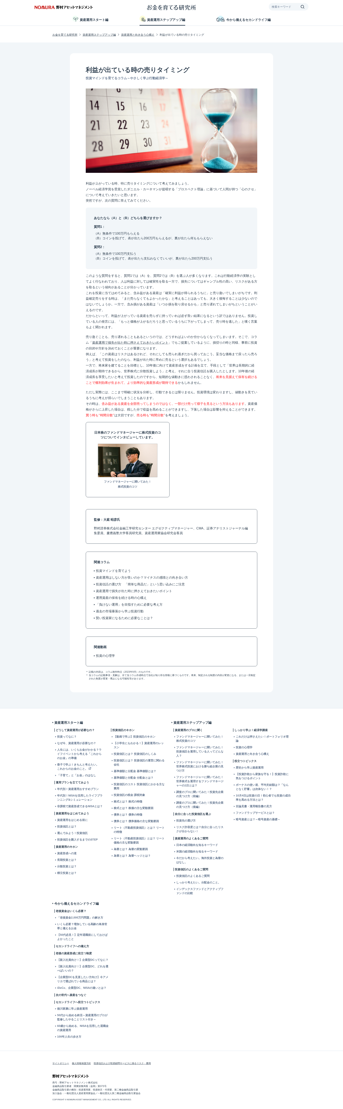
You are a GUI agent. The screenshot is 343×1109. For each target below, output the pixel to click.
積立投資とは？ (67, 872)
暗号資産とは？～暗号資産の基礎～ (258, 819)
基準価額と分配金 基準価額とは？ (135, 771)
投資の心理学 (105, 655)
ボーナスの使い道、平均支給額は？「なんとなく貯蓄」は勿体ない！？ (262, 787)
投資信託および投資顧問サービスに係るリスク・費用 (122, 1063)
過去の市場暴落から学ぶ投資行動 (120, 611)
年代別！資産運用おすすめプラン (78, 789)
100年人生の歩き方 (69, 1036)
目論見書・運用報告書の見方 (254, 806)
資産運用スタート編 (94, 19)
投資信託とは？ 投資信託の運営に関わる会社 (139, 762)
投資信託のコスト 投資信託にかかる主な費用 (139, 786)
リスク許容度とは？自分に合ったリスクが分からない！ (200, 829)
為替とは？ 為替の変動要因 (131, 849)
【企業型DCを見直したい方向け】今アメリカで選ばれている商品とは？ (82, 979)
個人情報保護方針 (81, 1063)
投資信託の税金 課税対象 (129, 794)
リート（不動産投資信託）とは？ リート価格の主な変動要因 (139, 840)
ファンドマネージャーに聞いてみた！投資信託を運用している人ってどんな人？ (200, 751)
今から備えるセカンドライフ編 (248, 19)
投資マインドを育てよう (113, 570)
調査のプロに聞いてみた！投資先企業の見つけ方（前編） (200, 794)
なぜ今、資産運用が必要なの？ (76, 743)
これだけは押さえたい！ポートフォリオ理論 (262, 738)
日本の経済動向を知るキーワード (197, 844)
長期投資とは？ (67, 859)
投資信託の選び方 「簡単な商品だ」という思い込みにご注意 (140, 584)
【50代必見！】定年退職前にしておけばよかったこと (82, 937)
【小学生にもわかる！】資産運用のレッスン (139, 745)
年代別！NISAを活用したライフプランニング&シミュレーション (80, 797)
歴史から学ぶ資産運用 (250, 767)
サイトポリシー (60, 1063)
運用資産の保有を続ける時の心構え (121, 597)
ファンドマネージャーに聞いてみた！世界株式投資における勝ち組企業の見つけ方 (200, 766)
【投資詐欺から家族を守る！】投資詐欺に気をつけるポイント (262, 776)
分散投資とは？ (67, 866)
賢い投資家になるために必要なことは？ (124, 618)
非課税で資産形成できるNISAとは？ (80, 806)
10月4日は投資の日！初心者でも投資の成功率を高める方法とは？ (263, 797)
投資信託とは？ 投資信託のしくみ (135, 753)
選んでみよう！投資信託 (72, 833)
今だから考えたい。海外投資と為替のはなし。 (200, 860)
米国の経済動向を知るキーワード (197, 851)
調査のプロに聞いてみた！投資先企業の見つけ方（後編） (200, 804)
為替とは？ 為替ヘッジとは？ (132, 855)
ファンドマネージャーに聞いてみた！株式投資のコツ (200, 738)
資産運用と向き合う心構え (137, 34)
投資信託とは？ (67, 826)
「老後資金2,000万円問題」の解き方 (80, 917)
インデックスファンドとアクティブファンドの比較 (200, 891)
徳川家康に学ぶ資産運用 (72, 1008)
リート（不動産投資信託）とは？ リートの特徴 (139, 829)
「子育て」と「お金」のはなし (76, 775)
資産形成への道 (67, 853)
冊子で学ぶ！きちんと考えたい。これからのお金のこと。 (78, 766)
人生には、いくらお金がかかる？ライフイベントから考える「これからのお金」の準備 (79, 754)
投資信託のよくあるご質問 (193, 875)
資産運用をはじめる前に (72, 819)
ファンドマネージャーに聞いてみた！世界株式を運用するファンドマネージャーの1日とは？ (200, 781)
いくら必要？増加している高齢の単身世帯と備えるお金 (82, 926)
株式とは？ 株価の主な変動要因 (133, 808)
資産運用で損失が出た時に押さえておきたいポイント (130, 342)
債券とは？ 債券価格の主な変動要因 (136, 821)
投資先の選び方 (186, 820)
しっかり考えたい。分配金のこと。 (198, 882)
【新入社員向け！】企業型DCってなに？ (82, 959)
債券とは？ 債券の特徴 (128, 814)
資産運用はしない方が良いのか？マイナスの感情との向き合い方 (142, 577)
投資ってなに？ (67, 736)
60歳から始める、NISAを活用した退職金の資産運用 (83, 1028)
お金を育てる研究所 (64, 34)
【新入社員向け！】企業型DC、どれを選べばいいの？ (82, 968)
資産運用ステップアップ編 (166, 19)
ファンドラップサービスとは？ (255, 812)
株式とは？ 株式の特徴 (128, 801)
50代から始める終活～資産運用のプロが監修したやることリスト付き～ (82, 1017)
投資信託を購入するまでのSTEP (77, 839)
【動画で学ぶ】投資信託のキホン (134, 736)
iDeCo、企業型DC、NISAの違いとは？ (81, 987)
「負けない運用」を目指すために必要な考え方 (129, 604)
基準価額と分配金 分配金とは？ (133, 777)
